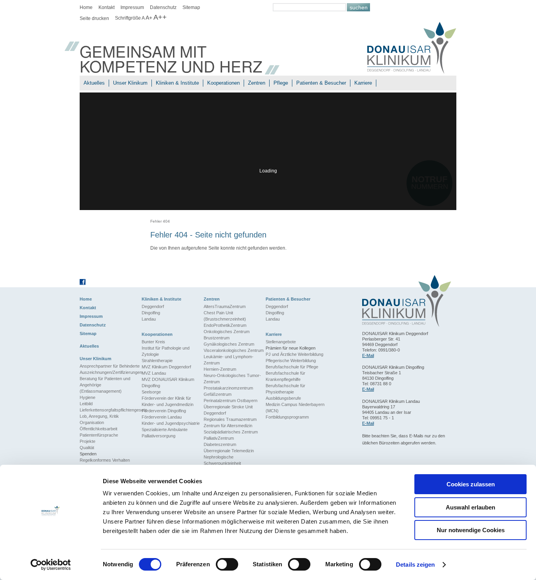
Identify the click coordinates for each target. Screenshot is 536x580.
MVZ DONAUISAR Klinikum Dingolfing (168, 382)
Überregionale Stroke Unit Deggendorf (228, 409)
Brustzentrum (217, 337)
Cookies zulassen (471, 484)
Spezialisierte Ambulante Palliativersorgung (165, 432)
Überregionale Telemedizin (229, 450)
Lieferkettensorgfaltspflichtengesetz (111, 410)
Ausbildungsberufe (283, 398)
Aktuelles (94, 83)
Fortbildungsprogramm (287, 417)
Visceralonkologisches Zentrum (234, 350)
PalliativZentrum (219, 438)
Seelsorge (151, 392)
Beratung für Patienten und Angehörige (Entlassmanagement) (105, 384)
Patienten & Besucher (321, 83)
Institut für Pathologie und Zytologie (166, 351)
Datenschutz (163, 7)
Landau (149, 319)
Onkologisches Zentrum (227, 331)
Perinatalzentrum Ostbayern (230, 400)
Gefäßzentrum (218, 394)
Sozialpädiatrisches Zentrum (231, 432)
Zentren (256, 83)
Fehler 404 (160, 221)
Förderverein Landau (162, 417)
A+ (149, 17)
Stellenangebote (281, 341)
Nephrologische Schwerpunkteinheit (222, 460)
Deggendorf (153, 306)
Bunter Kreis (153, 341)
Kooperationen (223, 83)
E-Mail (368, 355)
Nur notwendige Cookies (471, 530)
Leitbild (86, 403)
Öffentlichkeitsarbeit (98, 428)
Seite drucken (94, 18)
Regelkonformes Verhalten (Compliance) (105, 463)
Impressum (132, 7)
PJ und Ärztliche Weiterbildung (294, 354)
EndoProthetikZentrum (225, 325)
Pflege (280, 83)
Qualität (87, 447)
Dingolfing (151, 312)
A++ (160, 17)
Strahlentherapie (157, 360)
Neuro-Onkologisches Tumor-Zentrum (232, 378)
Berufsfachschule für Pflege (292, 366)
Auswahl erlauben (470, 507)
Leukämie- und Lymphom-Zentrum (228, 359)
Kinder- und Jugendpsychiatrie (171, 423)
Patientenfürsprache (99, 435)
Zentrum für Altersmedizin (228, 425)
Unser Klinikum (130, 83)
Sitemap (191, 7)
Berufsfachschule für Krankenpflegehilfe (285, 376)
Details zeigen (415, 564)
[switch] (227, 564)
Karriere (363, 83)
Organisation (92, 422)
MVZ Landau (154, 373)
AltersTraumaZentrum (225, 306)
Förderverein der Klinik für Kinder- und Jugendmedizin (167, 401)
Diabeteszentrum (220, 444)
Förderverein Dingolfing (164, 410)
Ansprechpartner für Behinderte (110, 366)
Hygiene (87, 397)
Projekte (87, 441)
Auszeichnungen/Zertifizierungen (111, 372)
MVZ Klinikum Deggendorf (166, 366)
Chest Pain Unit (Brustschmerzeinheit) (225, 315)
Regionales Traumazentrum (230, 419)
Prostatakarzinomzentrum (228, 388)
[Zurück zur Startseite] (411, 49)
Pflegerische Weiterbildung (291, 360)
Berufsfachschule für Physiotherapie (285, 388)
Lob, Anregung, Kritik (99, 416)
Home (86, 7)
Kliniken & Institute (177, 83)
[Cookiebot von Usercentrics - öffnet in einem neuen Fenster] (50, 565)
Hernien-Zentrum (220, 369)
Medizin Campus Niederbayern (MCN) (295, 407)
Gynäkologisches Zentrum (229, 344)
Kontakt (106, 7)
